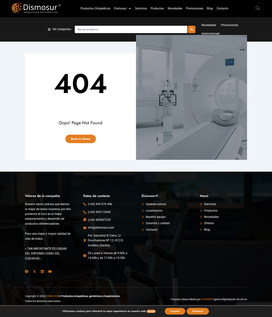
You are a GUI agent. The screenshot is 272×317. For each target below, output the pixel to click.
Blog (210, 8)
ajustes (151, 311)
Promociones (194, 8)
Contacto (222, 8)
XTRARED (206, 299)
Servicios (141, 8)
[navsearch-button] (255, 8)
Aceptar (175, 311)
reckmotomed (210, 33)
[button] (59, 29)
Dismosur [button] (120, 8)
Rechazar (197, 311)
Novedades (175, 8)
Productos (157, 8)
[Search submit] (191, 29)
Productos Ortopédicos (95, 8)
